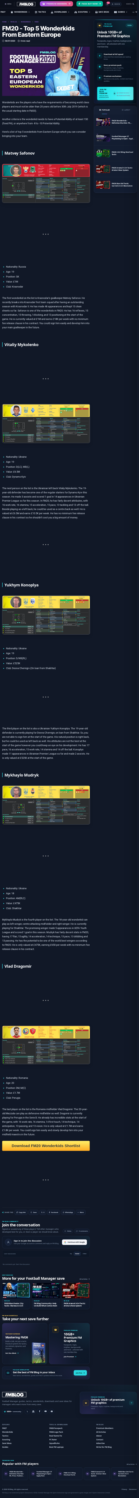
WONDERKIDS (20, 12)
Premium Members (56, 3)
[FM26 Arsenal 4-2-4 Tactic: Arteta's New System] (101, 169)
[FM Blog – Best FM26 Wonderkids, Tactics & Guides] (26, 4)
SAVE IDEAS (104, 12)
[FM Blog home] (38, 1394)
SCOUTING (83, 12)
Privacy (122, 1489)
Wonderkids (7, 1431)
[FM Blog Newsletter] (51, 1410)
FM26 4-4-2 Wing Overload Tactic (121, 153)
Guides (5, 1446)
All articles (82, 1279)
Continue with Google (74, 1242)
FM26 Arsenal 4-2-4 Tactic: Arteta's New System (120, 169)
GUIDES (121, 12)
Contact (98, 1439)
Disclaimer (131, 1489)
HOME (4, 22)
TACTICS (42, 12)
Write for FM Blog (102, 1446)
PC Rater (52, 1439)
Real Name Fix (55, 1435)
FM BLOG (13, 22)
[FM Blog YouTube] (45, 1410)
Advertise (99, 1443)
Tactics (5, 1435)
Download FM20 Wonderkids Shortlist (46, 1146)
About (97, 1435)
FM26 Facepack (55, 1427)
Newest (76, 1253)
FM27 (4, 1427)
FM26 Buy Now (90, 3)
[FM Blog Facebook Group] (33, 1410)
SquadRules (54, 1443)
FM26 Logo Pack (55, 1431)
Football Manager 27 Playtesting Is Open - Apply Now (121, 137)
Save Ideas (6, 1443)
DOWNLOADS (60, 12)
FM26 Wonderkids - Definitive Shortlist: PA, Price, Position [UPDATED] (120, 122)
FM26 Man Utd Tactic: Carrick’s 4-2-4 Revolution (120, 184)
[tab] (102, 110)
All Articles (99, 1431)
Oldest (83, 1253)
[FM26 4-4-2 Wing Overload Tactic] (101, 153)
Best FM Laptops (56, 1446)
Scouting (6, 1439)
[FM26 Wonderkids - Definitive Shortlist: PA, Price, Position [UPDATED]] (101, 122)
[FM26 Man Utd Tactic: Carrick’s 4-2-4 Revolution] (101, 185)
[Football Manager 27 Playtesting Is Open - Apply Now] (101, 137)
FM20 (36, 22)
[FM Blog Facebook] (39, 1410)
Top (69, 1253)
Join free (78, 1372)
